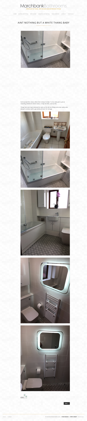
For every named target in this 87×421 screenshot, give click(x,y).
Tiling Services (55, 14)
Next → (67, 403)
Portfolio (71, 14)
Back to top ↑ (81, 417)
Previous (20, 65)
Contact (63, 14)
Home (15, 14)
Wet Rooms (33, 14)
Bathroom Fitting (23, 14)
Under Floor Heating (44, 14)
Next (71, 65)
